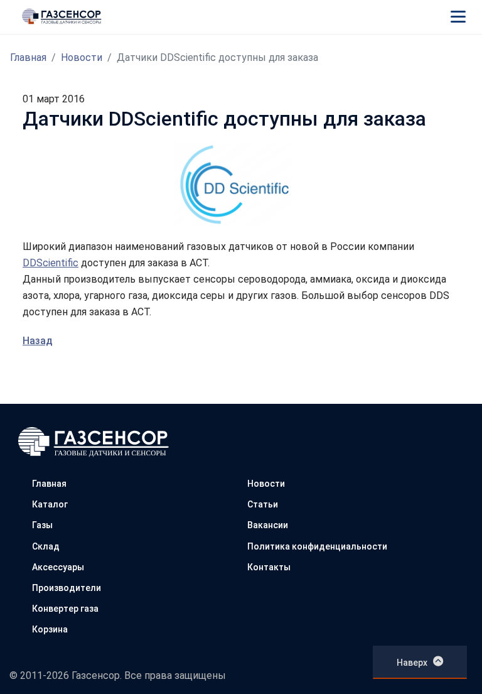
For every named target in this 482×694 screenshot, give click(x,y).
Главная (28, 57)
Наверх (412, 663)
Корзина (50, 629)
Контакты (269, 567)
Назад (38, 341)
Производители (66, 588)
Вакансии (267, 525)
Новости (81, 57)
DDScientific (50, 263)
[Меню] (458, 16)
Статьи (262, 504)
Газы (42, 525)
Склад (46, 546)
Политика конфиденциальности (317, 546)
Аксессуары (58, 567)
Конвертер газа (65, 609)
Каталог (50, 504)
